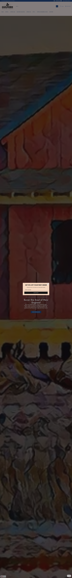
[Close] (48, 284)
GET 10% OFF (36, 292)
